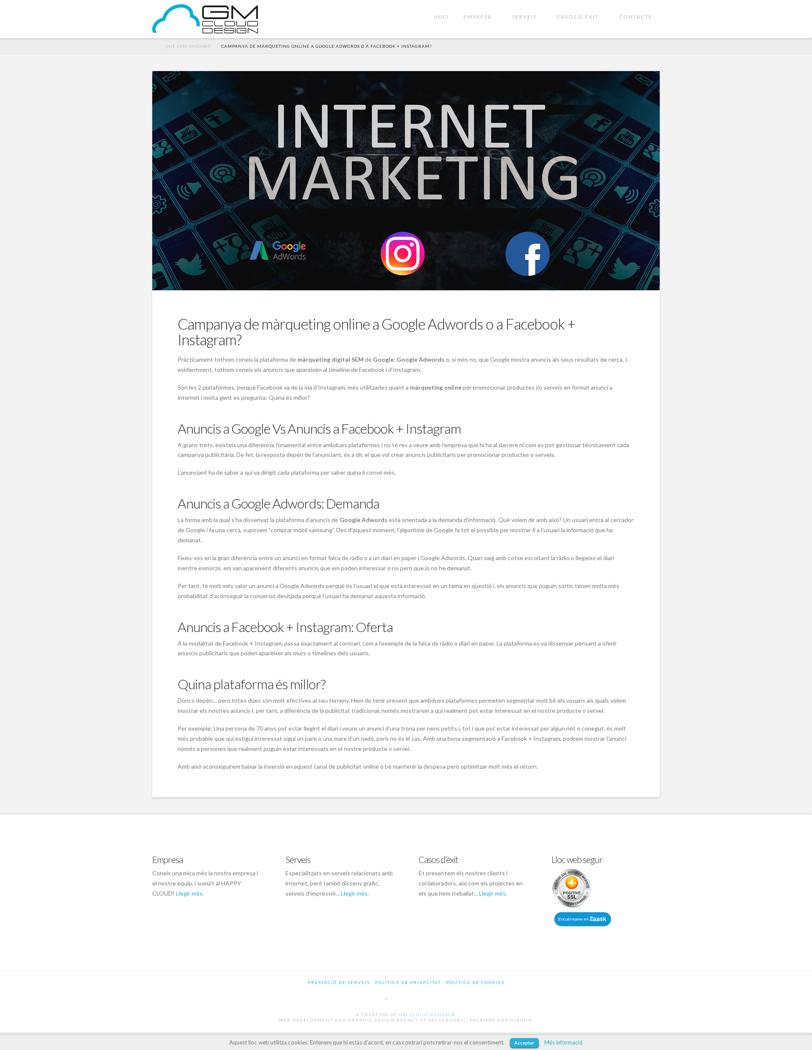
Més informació (563, 1042)
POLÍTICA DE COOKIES (475, 982)
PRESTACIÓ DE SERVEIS (339, 982)
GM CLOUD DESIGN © (427, 1014)
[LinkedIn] (423, 994)
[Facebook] (369, 994)
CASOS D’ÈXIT (578, 17)
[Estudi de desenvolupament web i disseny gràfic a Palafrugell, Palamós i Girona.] (205, 18)
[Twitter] (386, 994)
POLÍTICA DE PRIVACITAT (408, 982)
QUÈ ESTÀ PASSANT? (188, 46)
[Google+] (404, 994)
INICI (441, 17)
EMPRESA (478, 17)
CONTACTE (636, 17)
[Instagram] (443, 994)
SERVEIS (524, 17)
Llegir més (189, 893)
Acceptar (524, 1042)
